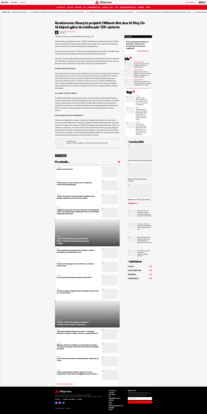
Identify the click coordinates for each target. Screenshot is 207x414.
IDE (85, 7)
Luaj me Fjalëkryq (190, 2)
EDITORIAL (78, 7)
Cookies (79, 399)
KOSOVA (105, 7)
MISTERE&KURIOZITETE (128, 7)
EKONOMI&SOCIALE (94, 7)
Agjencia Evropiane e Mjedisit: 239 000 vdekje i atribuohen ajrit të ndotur (87, 143)
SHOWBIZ (141, 7)
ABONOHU (131, 402)
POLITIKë (70, 7)
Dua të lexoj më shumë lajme (65, 384)
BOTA (111, 7)
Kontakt (58, 399)
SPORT (148, 7)
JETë (116, 7)
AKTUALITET (61, 7)
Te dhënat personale (68, 399)
